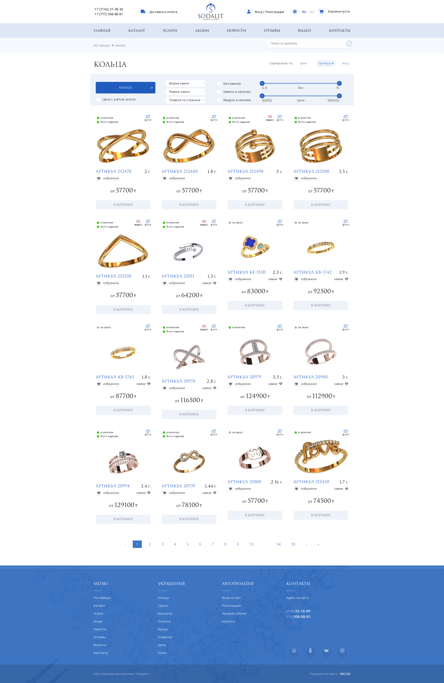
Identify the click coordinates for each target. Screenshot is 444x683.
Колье (162, 653)
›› (318, 544)
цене (304, 63)
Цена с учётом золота (119, 99)
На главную (102, 45)
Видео (304, 30)
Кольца (125, 88)
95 (293, 544)
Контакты (339, 30)
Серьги (163, 605)
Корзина (228, 621)
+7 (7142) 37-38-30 (108, 9)
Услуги (170, 30)
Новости (236, 30)
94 (279, 544)
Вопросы (100, 645)
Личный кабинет (234, 613)
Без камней (232, 83)
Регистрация (274, 12)
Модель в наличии (237, 100)
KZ (312, 11)
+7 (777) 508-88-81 (108, 14)
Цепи (162, 645)
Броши (163, 629)
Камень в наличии (236, 91)
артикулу (325, 63)
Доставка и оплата (163, 12)
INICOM (345, 674)
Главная (102, 30)
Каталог (136, 30)
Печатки (164, 621)
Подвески (165, 637)
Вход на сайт (231, 598)
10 (251, 544)
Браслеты (165, 613)
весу (346, 63)
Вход (258, 12)
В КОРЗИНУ (123, 205)
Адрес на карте (297, 598)
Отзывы (272, 30)
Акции (202, 30)
